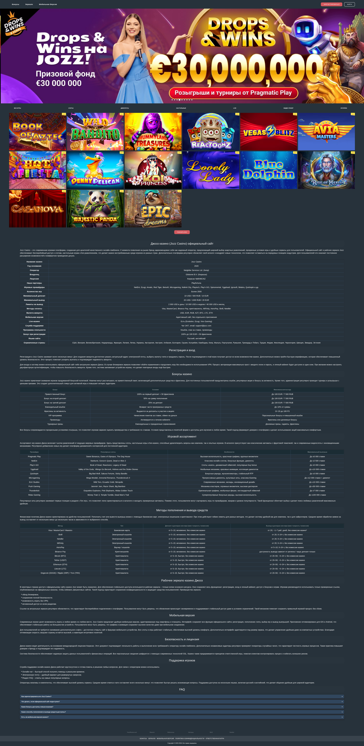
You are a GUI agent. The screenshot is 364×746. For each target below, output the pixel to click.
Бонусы (15, 4)
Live (234, 108)
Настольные (181, 108)
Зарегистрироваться (331, 4)
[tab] (172, 100)
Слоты (70, 108)
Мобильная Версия (165, 738)
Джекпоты (125, 108)
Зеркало (29, 4)
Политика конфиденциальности (189, 738)
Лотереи (344, 108)
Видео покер (288, 108)
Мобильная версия (48, 4)
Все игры (17, 108)
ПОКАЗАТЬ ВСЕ (182, 232)
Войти (349, 4)
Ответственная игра (215, 738)
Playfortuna (196, 283)
